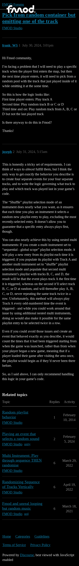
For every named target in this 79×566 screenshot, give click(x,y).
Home (6, 536)
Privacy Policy (40, 545)
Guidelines (41, 536)
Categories (22, 536)
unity (27, 444)
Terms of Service (14, 545)
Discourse (27, 555)
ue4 (26, 514)
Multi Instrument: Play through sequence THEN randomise (22, 460)
